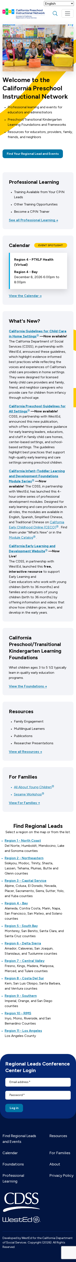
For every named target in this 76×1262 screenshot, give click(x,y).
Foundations (13, 1164)
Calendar (10, 1153)
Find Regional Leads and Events (19, 1138)
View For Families (23, 803)
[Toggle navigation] (67, 13)
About (54, 1164)
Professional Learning (13, 1178)
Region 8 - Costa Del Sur (24, 978)
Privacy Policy (61, 1175)
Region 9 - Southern (21, 996)
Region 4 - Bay (16, 903)
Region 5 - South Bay (21, 926)
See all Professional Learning (32, 220)
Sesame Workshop (28, 794)
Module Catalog (21, 537)
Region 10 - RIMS (18, 1013)
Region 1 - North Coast (23, 840)
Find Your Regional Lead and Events (33, 154)
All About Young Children (33, 787)
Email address (19, 1082)
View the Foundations (26, 686)
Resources (58, 1135)
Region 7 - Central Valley (25, 961)
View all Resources (24, 752)
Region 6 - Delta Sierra (23, 943)
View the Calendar (24, 296)
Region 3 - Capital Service (25, 881)
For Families (59, 1153)
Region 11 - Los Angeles (23, 1031)
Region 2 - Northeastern (24, 858)
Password (16, 1095)
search (55, 13)
